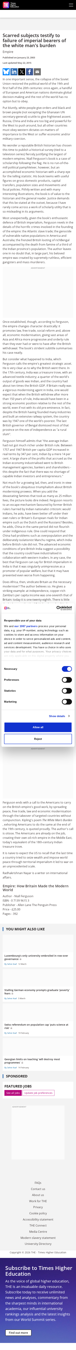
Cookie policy (38, 1213)
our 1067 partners (26, 626)
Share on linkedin (13, 71)
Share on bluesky (6, 71)
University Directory (38, 1244)
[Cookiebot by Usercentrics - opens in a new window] (56, 608)
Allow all (38, 727)
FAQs (38, 1183)
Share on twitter (21, 71)
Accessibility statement (38, 1219)
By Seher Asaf (10, 964)
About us (38, 1195)
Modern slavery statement (38, 1238)
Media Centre (38, 1232)
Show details (57, 716)
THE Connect (38, 1225)
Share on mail (37, 71)
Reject (38, 738)
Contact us (38, 1189)
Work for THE (38, 1201)
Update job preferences (38, 1093)
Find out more (18, 1333)
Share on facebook (29, 71)
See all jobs (13, 1093)
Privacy (38, 1207)
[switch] (67, 680)
